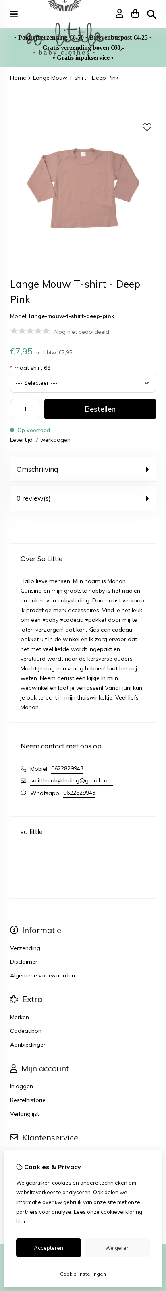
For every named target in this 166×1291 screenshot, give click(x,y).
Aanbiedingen (28, 1044)
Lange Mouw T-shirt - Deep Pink (75, 77)
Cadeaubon (26, 1030)
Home (18, 77)
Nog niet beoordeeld (81, 331)
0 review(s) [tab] (34, 498)
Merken (19, 1017)
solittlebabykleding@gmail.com (71, 780)
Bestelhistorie (28, 1100)
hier (21, 1221)
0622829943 (67, 768)
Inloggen (21, 1086)
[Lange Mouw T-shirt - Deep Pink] (83, 259)
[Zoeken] (151, 14)
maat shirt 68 (30, 367)
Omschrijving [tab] (37, 469)
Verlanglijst (24, 1113)
